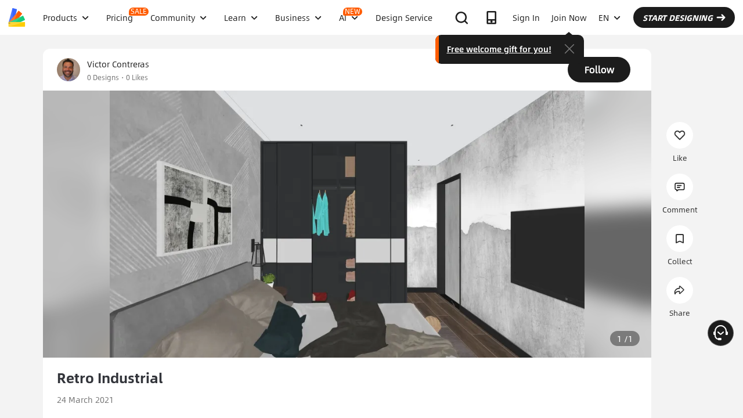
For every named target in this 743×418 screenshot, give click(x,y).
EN (603, 17)
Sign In (526, 17)
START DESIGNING (678, 17)
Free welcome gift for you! (499, 49)
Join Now (569, 17)
